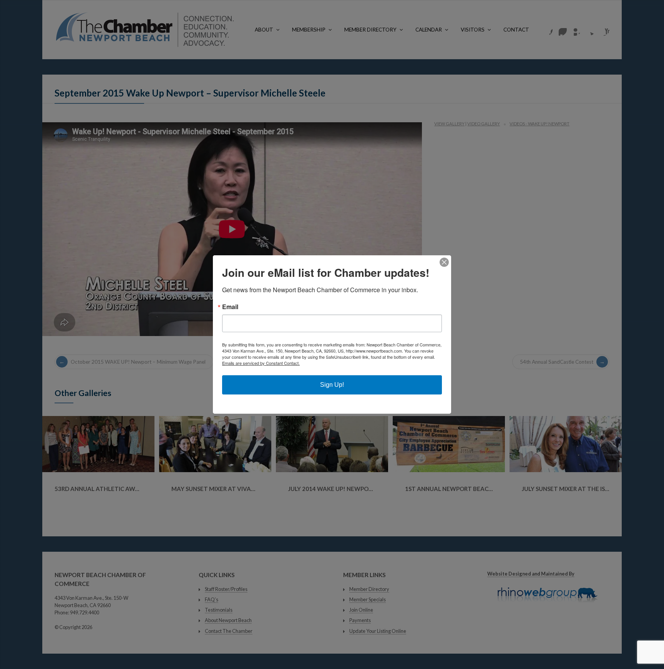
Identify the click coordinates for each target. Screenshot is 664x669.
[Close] (444, 262)
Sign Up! (332, 384)
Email (230, 307)
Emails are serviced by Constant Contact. (261, 363)
